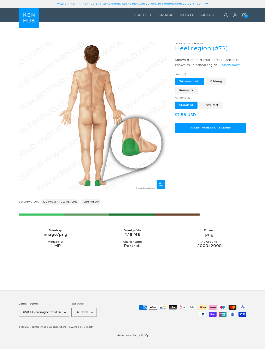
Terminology (91, 202)
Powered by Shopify (80, 327)
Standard (186, 105)
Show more (231, 65)
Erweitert (211, 105)
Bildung (216, 81)
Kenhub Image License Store (48, 327)
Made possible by (133, 335)
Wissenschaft (189, 81)
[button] (226, 15)
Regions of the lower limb (59, 202)
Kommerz (186, 90)
